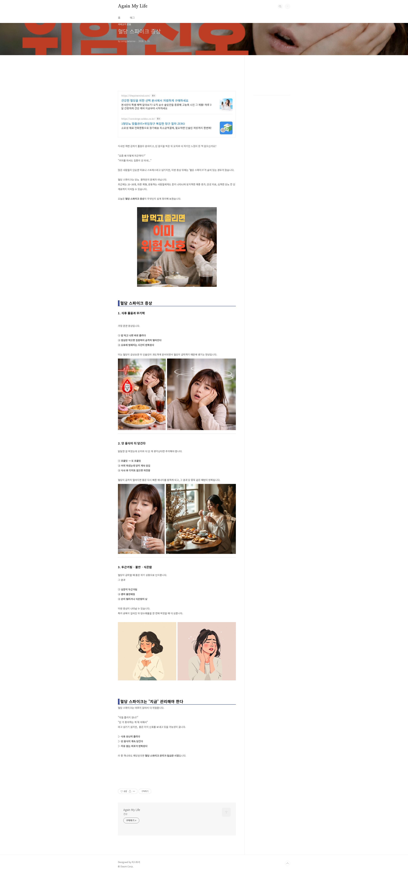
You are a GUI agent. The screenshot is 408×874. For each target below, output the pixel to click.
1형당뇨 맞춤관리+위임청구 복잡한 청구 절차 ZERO (153, 123)
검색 (280, 6)
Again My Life (132, 6)
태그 (132, 17)
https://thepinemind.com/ (135, 95)
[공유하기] (130, 791)
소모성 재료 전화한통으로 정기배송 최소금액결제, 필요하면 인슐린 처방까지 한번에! (166, 128)
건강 (125, 814)
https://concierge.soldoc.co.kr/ (138, 118)
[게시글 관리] (134, 791)
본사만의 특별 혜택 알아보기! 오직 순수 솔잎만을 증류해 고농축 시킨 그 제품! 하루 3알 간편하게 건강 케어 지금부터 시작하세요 (166, 106)
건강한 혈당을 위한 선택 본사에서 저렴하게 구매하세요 (154, 100)
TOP (287, 863)
